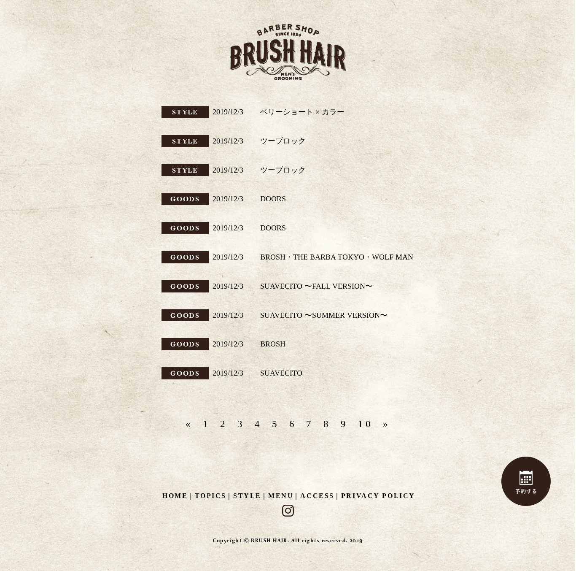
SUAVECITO (281, 373)
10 (365, 424)
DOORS (273, 199)
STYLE (185, 112)
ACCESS (317, 495)
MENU (280, 495)
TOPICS (210, 495)
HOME (175, 495)
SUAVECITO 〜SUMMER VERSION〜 (324, 315)
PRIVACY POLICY (378, 495)
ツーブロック (283, 141)
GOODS (185, 199)
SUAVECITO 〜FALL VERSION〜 (316, 286)
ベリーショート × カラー (302, 112)
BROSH (272, 344)
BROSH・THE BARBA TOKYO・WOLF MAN (336, 257)
